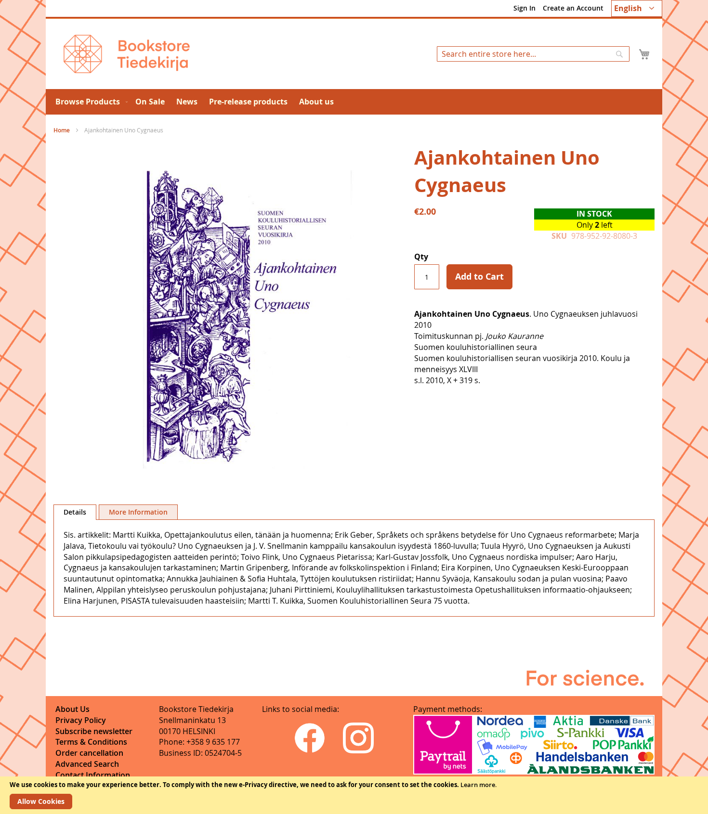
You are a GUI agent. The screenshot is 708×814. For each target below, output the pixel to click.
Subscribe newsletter (93, 731)
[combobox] (533, 54)
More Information (138, 512)
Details (75, 512)
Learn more (477, 784)
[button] (636, 8)
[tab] (74, 512)
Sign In (524, 8)
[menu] (354, 102)
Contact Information (92, 775)
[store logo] (127, 54)
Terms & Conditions (91, 741)
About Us (72, 709)
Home (61, 130)
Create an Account (573, 8)
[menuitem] (90, 102)
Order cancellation (89, 753)
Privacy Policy (80, 720)
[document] (354, 795)
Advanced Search (87, 764)
